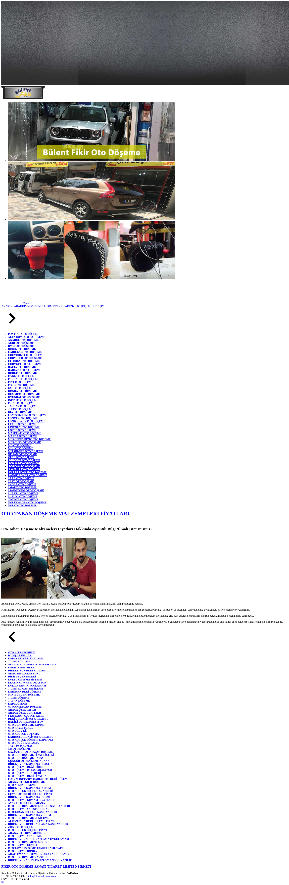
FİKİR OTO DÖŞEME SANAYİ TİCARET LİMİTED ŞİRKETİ (46, 866)
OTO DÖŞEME (83, 306)
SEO (4, 882)
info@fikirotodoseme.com (42, 876)
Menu (26, 303)
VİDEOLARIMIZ (65, 306)
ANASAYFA (8, 306)
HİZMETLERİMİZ (44, 306)
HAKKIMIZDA (25, 306)
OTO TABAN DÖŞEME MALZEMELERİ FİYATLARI (65, 514)
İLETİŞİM (98, 306)
